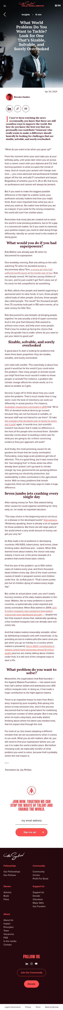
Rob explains (50, 520)
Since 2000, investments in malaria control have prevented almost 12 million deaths (29, 650)
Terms (38, 1007)
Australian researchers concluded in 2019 (26, 407)
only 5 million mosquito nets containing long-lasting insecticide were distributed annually (31, 611)
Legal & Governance (13, 1007)
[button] (58, 5)
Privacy (28, 1007)
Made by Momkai (51, 1007)
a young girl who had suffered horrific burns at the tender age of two (28, 271)
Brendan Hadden (22, 97)
